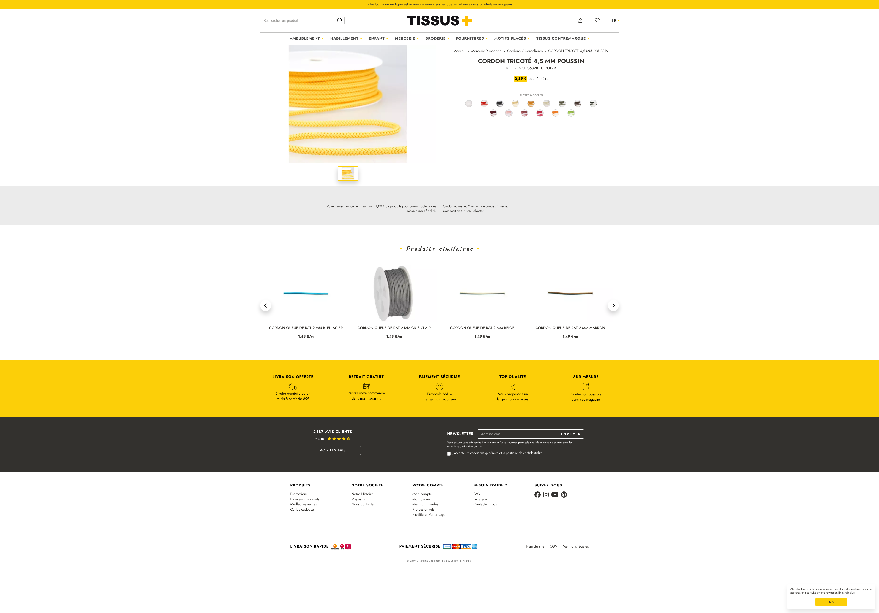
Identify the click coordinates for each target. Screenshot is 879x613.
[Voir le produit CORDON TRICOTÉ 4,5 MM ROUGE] (484, 103)
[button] (265, 305)
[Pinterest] (564, 495)
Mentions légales (576, 546)
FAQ (476, 494)
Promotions (298, 494)
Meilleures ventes (303, 504)
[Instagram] (546, 495)
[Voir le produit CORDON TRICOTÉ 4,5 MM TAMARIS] (509, 113)
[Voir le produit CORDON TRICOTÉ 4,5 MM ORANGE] (555, 113)
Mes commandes (425, 504)
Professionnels (423, 509)
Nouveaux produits (304, 499)
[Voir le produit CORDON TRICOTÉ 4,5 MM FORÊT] (593, 103)
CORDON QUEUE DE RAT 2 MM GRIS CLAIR (305, 328)
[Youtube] (555, 495)
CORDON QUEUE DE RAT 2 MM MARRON (482, 328)
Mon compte (422, 494)
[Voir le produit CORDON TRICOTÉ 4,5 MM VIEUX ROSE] (524, 113)
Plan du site (535, 546)
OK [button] (831, 602)
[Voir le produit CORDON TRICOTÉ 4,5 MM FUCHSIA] (540, 113)
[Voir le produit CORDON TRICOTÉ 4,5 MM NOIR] (500, 103)
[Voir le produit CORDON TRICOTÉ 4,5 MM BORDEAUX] (493, 113)
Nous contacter (363, 504)
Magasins (358, 499)
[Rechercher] (340, 20)
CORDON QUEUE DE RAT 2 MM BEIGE (394, 328)
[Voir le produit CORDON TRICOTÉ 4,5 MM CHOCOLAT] (577, 103)
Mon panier (421, 499)
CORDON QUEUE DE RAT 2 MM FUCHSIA (570, 328)
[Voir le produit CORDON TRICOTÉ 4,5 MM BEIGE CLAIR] (515, 103)
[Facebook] (537, 495)
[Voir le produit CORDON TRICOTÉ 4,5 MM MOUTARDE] (531, 103)
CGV (553, 546)
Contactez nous (485, 504)
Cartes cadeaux (302, 509)
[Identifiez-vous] (580, 20)
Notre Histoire (362, 494)
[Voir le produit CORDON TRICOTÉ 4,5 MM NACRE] (546, 103)
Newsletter (460, 434)
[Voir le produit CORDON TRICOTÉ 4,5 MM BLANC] (468, 103)
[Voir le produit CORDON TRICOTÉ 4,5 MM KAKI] (562, 103)
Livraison (480, 499)
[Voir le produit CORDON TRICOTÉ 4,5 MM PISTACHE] (571, 113)
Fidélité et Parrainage (428, 514)
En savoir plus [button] (846, 593)
